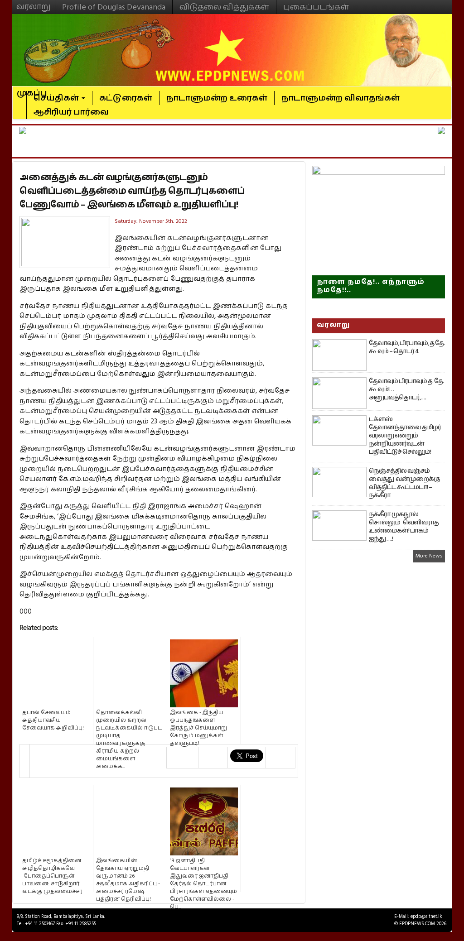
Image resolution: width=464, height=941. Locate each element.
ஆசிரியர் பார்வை (71, 112)
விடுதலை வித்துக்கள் (224, 7)
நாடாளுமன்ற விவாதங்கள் (340, 98)
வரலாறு (33, 3)
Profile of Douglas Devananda (113, 7)
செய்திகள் (57, 98)
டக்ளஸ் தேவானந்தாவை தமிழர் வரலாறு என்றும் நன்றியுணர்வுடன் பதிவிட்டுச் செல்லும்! (405, 435)
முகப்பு (32, 89)
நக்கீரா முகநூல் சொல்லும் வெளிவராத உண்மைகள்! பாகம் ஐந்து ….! (404, 526)
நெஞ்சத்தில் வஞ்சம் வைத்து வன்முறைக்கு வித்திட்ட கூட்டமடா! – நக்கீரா (404, 483)
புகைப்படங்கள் (316, 7)
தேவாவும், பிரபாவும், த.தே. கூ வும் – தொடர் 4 (407, 347)
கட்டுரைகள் (125, 98)
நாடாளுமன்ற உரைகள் (216, 98)
